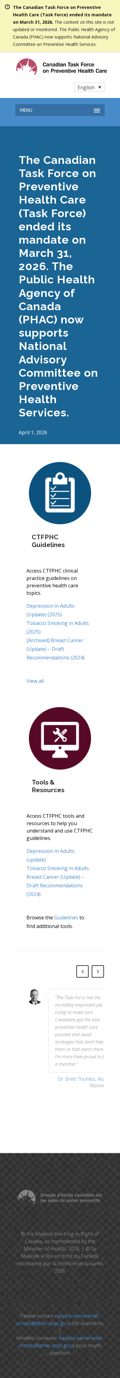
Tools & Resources (48, 786)
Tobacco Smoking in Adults (57, 868)
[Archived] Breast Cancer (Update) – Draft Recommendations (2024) (55, 649)
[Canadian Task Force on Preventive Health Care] (48, 66)
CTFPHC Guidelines (48, 541)
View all (35, 681)
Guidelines (66, 917)
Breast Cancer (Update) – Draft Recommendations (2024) (55, 885)
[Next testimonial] (98, 971)
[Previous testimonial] (82, 971)
